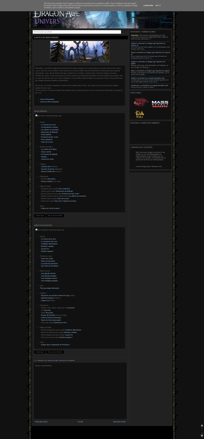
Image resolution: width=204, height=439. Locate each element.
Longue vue (45, 300)
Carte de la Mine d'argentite (49, 102)
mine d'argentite (70, 360)
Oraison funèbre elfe (48, 171)
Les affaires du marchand (49, 130)
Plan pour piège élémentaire (49, 288)
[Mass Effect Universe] (160, 109)
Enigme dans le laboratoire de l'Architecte (55, 345)
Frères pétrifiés (46, 134)
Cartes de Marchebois (46, 38)
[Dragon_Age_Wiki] (139, 118)
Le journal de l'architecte (49, 263)
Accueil (80, 422)
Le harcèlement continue (49, 127)
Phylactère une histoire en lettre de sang (55, 295)
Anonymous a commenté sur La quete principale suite (149, 85)
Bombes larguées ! (47, 251)
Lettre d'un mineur (47, 258)
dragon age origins (53, 360)
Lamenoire (71, 308)
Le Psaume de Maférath (49, 154)
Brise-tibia (49, 313)
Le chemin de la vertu (48, 125)
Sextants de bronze (47, 169)
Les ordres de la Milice (49, 149)
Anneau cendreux (47, 181)
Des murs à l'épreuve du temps (65, 201)
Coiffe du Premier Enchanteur (51, 317)
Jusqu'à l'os (45, 249)
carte (45, 360)
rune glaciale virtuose (48, 273)
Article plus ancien (119, 422)
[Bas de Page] (201, 435)
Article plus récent (41, 422)
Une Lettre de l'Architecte (49, 266)
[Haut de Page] (201, 427)
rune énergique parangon (49, 281)
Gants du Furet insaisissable (51, 320)
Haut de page (40, 215)
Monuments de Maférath (49, 132)
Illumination (51, 179)
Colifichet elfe (45, 166)
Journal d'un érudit (47, 159)
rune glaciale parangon (48, 276)
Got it (158, 5)
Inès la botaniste (46, 139)
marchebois (62, 360)
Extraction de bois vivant (49, 137)
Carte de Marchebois (47, 99)
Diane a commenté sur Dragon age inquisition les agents (150, 71)
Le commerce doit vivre (49, 241)
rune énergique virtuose (49, 278)
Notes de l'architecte (48, 261)
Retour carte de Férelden (55, 215)
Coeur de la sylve (47, 142)
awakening (41, 360)
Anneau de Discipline (48, 315)
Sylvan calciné (46, 152)
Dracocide (47, 310)
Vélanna (44, 157)
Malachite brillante (47, 298)
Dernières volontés (47, 246)
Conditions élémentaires (49, 244)
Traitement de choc (60, 322)
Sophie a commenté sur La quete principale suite (147, 78)
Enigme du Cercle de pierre (50, 208)
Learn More (148, 5)
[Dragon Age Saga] (141, 109)
